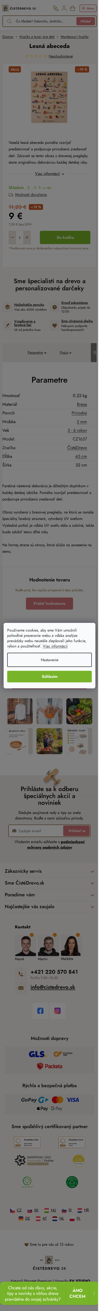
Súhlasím (49, 676)
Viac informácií (55, 646)
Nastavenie (49, 660)
